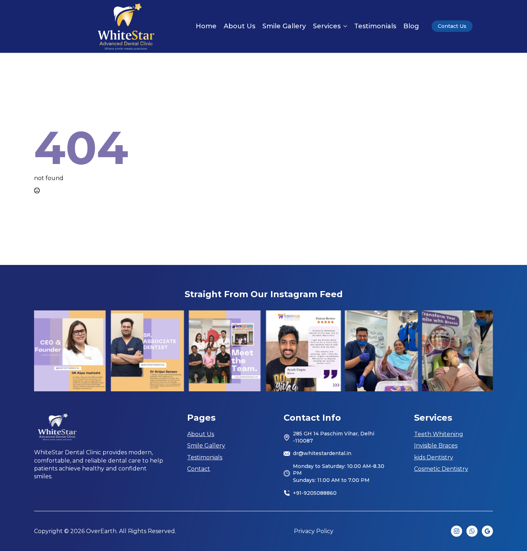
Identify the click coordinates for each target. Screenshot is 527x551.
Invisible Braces (435, 445)
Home (206, 26)
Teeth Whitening (438, 434)
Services (327, 26)
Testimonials (375, 26)
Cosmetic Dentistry (441, 468)
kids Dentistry (433, 457)
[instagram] (456, 531)
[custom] (472, 531)
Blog (411, 26)
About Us (239, 26)
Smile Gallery (284, 26)
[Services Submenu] (344, 26)
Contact (198, 468)
